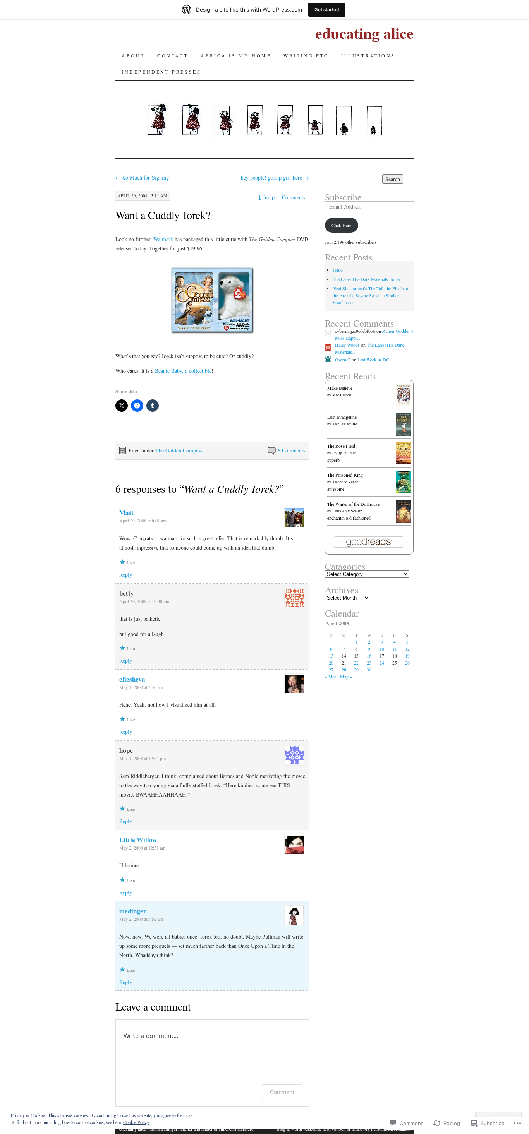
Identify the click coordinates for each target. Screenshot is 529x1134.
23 (369, 663)
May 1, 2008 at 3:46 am (141, 687)
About (133, 55)
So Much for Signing (142, 177)
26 (407, 663)
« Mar (330, 676)
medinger (132, 911)
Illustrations (368, 55)
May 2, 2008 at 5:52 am (141, 919)
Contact (172, 55)
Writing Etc (306, 55)
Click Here (341, 225)
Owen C (342, 359)
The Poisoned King (345, 475)
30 (369, 669)
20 (331, 663)
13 (331, 656)
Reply (125, 574)
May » (346, 676)
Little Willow (138, 840)
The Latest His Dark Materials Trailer (367, 279)
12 (407, 649)
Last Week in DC (373, 359)
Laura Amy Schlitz (347, 511)
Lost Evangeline (342, 417)
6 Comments (291, 450)
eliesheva (132, 679)
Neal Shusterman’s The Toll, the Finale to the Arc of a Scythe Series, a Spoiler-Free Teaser (370, 295)
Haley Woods (347, 345)
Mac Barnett (341, 394)
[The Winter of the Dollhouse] (403, 521)
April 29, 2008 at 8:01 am (143, 520)
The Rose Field (341, 446)
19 (407, 656)
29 (356, 669)
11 (394, 649)
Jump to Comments (281, 197)
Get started (326, 9)
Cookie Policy (136, 1122)
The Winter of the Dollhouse (353, 504)
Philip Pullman (344, 453)
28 (344, 669)
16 (369, 656)
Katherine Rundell (346, 482)
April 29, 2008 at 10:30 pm (144, 601)
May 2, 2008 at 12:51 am (142, 848)
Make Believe (339, 388)
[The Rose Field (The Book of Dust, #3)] (403, 462)
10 (382, 649)
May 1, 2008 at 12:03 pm (142, 758)
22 (356, 663)
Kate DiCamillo (344, 424)
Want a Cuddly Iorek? (162, 214)
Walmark (163, 239)
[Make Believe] (403, 404)
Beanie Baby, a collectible (183, 370)
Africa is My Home (236, 55)
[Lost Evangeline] (403, 434)
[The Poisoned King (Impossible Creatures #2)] (403, 491)
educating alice (364, 32)
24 (382, 663)
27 (331, 669)
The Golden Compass (178, 450)
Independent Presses (161, 72)
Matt (126, 512)
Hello (338, 270)
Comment (282, 1092)
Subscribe (343, 197)
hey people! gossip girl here (275, 177)
